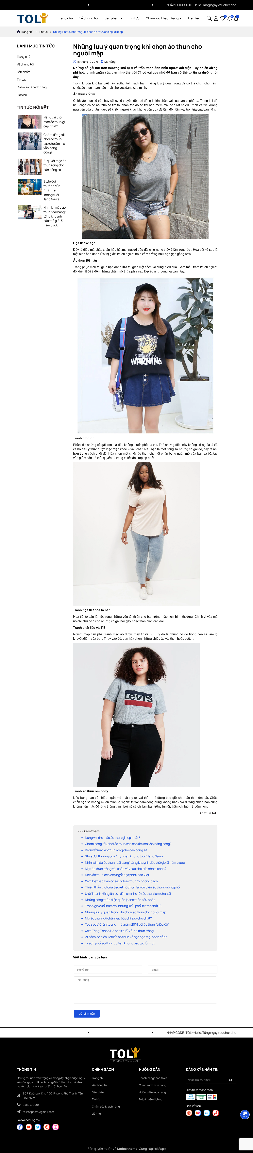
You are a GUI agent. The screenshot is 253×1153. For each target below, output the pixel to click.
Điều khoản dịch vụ (150, 1099)
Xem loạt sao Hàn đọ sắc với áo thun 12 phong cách (121, 881)
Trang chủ (65, 18)
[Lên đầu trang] (245, 1129)
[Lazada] (198, 1112)
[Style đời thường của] (30, 187)
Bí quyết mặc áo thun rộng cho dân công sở (54, 165)
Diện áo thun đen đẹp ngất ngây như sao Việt (117, 875)
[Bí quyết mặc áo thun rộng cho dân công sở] (30, 166)
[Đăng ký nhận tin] (230, 1080)
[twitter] (38, 1126)
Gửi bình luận (87, 1013)
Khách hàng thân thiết (153, 1078)
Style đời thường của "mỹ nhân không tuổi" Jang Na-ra (51, 190)
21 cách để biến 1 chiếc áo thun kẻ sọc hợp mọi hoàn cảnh (126, 937)
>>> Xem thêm (88, 831)
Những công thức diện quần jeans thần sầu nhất (120, 900)
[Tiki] (207, 1112)
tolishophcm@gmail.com (38, 1112)
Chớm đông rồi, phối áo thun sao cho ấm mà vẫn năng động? (54, 143)
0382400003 (31, 1105)
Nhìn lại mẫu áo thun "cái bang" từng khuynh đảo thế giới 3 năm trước (54, 216)
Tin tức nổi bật (33, 107)
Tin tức (134, 18)
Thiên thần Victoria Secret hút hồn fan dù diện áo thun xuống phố (132, 887)
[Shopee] (189, 1112)
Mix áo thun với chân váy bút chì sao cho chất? (118, 918)
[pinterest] (46, 1126)
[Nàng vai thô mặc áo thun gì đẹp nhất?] (30, 121)
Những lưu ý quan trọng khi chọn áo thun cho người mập (125, 912)
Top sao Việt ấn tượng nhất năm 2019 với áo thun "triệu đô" (127, 924)
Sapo (162, 1148)
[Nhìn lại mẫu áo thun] (30, 212)
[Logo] (32, 18)
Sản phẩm (112, 18)
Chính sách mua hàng (152, 1085)
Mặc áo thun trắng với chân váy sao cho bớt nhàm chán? (125, 868)
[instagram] (55, 1126)
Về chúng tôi (88, 18)
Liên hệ (193, 18)
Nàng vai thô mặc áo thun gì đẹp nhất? (54, 121)
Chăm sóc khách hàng (162, 18)
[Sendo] (215, 1112)
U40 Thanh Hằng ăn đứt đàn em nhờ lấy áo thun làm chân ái (128, 893)
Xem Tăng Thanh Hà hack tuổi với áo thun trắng (119, 931)
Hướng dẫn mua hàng (152, 1092)
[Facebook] (20, 1126)
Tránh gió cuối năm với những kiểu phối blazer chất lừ (123, 906)
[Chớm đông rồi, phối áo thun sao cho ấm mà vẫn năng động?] (30, 141)
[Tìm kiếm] (209, 18)
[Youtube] (29, 1126)
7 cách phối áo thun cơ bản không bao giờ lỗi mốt (120, 943)
